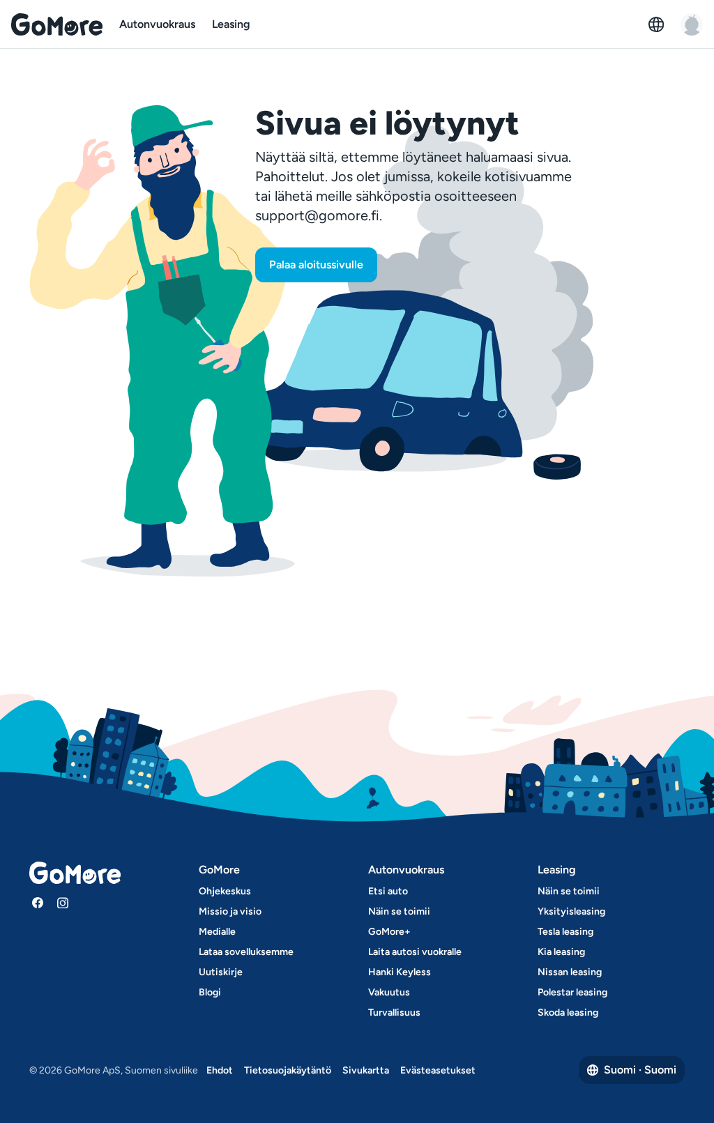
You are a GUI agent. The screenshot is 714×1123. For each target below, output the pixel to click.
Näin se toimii (399, 911)
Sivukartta (365, 1070)
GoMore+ (389, 932)
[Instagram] (62, 902)
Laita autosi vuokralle (415, 952)
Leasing (231, 24)
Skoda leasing (568, 1012)
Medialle (217, 932)
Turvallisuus (394, 1012)
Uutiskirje (221, 972)
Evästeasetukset (438, 1070)
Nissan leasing (570, 972)
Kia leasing (561, 952)
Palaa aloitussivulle (316, 264)
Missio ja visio (230, 911)
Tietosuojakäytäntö (287, 1070)
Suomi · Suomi (640, 1069)
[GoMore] (56, 24)
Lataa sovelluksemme (246, 952)
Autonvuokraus (157, 24)
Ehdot (219, 1070)
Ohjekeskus (225, 891)
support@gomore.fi (317, 215)
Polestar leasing (572, 992)
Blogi (210, 992)
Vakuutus (389, 992)
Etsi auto (388, 891)
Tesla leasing (565, 932)
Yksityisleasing (571, 911)
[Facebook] (37, 902)
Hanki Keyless (399, 972)
